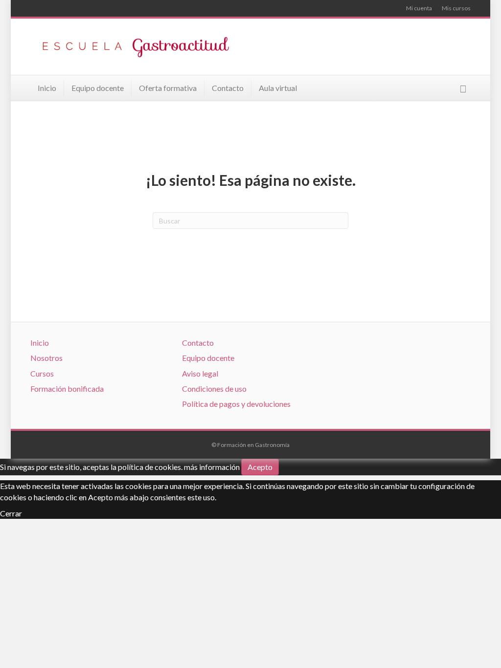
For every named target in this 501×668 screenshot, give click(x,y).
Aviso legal (200, 373)
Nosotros (46, 357)
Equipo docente (97, 87)
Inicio (47, 87)
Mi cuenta (419, 8)
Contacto (228, 87)
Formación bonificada (67, 388)
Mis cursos (456, 8)
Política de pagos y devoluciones (236, 403)
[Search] (463, 89)
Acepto (260, 466)
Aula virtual (278, 87)
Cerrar (11, 513)
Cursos (42, 373)
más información (212, 466)
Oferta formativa (168, 87)
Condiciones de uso (214, 388)
